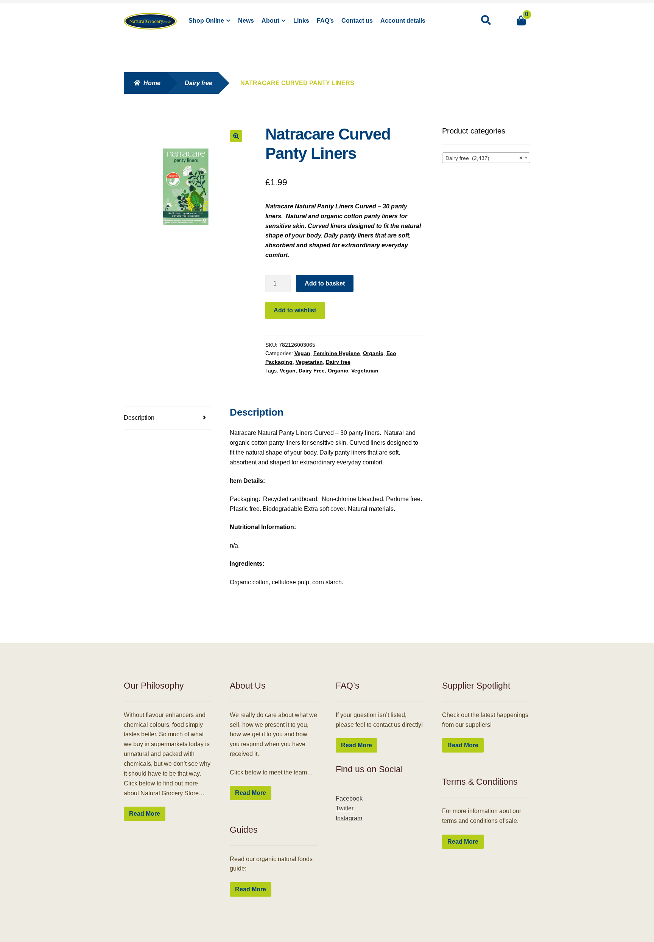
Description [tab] (139, 417)
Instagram (349, 818)
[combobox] (486, 157)
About (270, 20)
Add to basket (325, 283)
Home (151, 83)
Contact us (357, 20)
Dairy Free (312, 371)
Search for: (486, 20)
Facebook (349, 798)
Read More (144, 813)
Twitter (344, 808)
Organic (373, 353)
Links (301, 20)
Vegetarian (309, 362)
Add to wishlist (295, 310)
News (246, 20)
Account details (402, 20)
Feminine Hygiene (336, 353)
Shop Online (206, 20)
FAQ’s (325, 20)
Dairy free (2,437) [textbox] (484, 158)
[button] (236, 136)
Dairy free (198, 83)
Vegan (302, 353)
